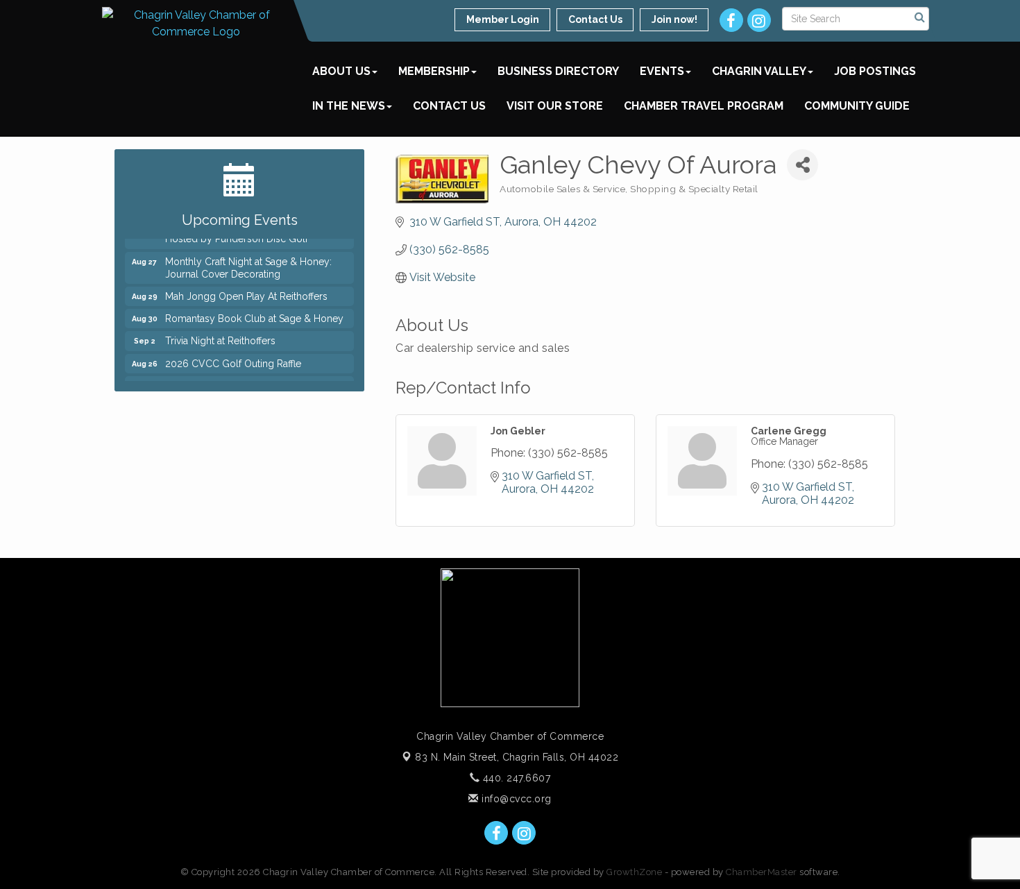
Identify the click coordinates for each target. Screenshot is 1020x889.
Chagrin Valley (759, 71)
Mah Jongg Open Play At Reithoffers (246, 292)
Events (662, 71)
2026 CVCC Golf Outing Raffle (233, 359)
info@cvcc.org (515, 798)
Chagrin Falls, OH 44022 (516, 757)
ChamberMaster (761, 872)
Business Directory (558, 71)
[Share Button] (802, 164)
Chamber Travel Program (703, 105)
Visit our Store (555, 105)
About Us (341, 71)
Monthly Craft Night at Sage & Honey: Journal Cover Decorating (248, 264)
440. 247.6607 (514, 778)
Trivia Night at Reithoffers (220, 336)
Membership (434, 71)
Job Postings (875, 71)
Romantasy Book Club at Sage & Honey (254, 314)
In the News (348, 105)
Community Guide (857, 105)
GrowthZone (634, 872)
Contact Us (449, 105)
